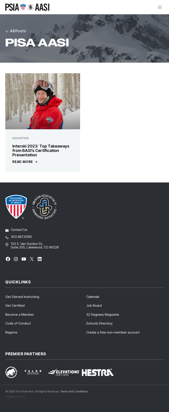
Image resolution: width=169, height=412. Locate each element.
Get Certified (15, 305)
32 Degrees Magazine (102, 314)
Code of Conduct (18, 323)
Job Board (94, 305)
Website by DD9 (14, 396)
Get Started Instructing (22, 297)
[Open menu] (160, 7)
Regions (11, 332)
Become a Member (19, 314)
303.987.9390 (21, 237)
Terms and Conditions (74, 391)
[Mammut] (14, 372)
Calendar (92, 297)
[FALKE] (36, 372)
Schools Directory (99, 323)
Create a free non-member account (113, 332)
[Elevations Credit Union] (64, 372)
